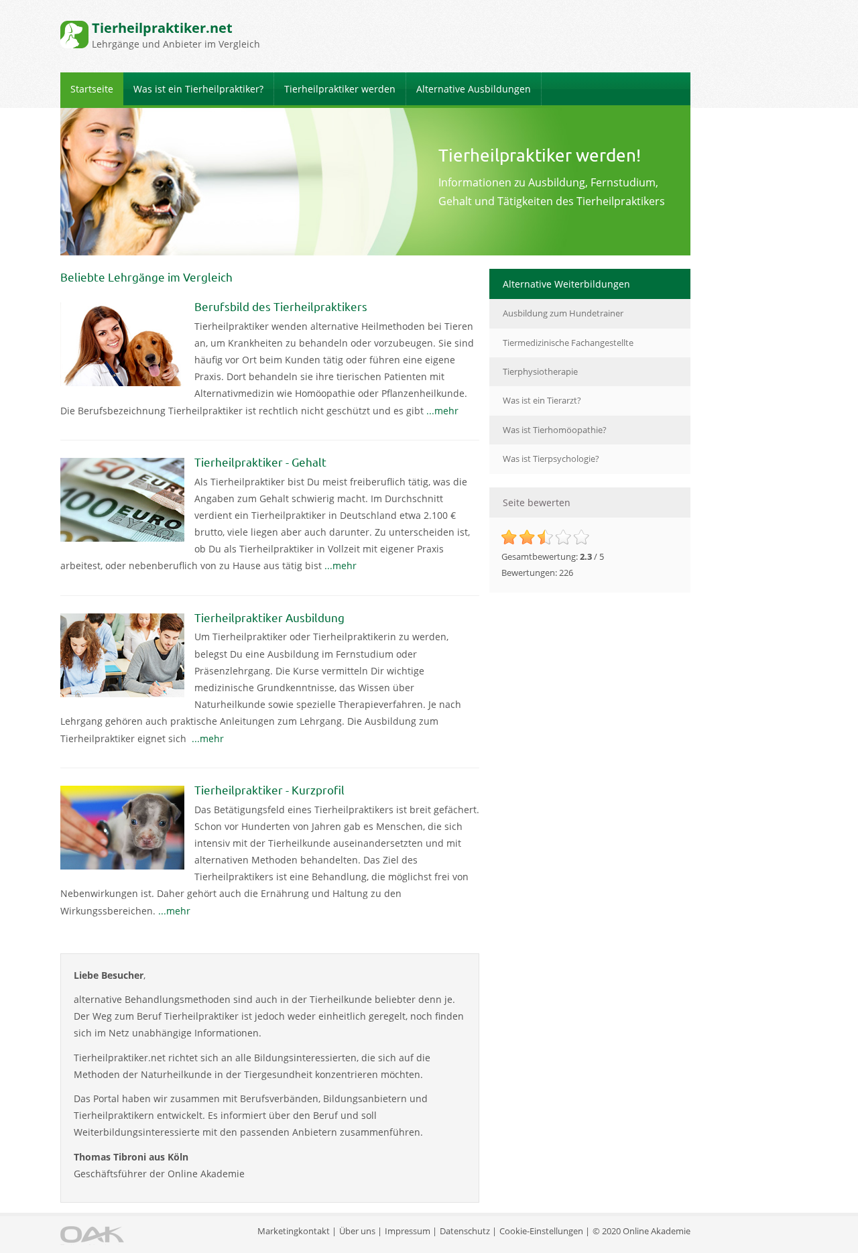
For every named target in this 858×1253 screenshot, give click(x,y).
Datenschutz (465, 1231)
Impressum (407, 1231)
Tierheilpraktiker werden (339, 88)
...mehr (442, 410)
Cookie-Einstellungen (541, 1231)
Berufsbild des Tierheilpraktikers (280, 306)
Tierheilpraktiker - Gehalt (260, 462)
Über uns (357, 1231)
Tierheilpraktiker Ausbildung (269, 617)
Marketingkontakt (293, 1231)
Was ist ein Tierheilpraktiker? (198, 88)
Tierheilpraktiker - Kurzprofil (269, 789)
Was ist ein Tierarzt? (542, 400)
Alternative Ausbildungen (473, 88)
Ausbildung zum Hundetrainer (563, 313)
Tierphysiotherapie (540, 371)
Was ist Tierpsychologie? (551, 459)
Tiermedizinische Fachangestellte (568, 343)
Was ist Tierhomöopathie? (555, 430)
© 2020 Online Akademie (641, 1231)
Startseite (91, 88)
